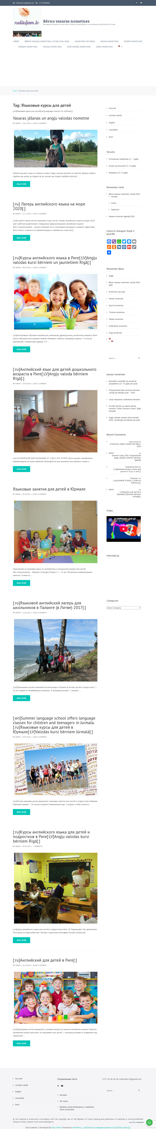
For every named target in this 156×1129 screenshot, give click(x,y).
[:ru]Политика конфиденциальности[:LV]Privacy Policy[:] (107, 1127)
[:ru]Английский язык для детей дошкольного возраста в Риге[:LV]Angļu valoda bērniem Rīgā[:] (54, 374)
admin (17, 123)
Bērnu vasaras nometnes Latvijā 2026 (124, 194)
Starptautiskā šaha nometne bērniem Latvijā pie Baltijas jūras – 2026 (124, 391)
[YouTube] (141, 3)
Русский (112, 108)
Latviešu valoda (115, 115)
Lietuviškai (113, 130)
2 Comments (38, 846)
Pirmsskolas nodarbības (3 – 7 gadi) (123, 159)
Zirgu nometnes (104, 46)
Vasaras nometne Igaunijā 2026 (122, 216)
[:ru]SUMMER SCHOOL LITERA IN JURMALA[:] (127, 481)
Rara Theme (57, 1127)
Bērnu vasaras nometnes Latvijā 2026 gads (47, 41)
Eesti (111, 137)
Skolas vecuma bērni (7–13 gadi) (122, 166)
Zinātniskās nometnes (79, 46)
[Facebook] (137, 3)
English (112, 122)
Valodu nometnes (52, 46)
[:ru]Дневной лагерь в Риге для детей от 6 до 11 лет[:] (127, 470)
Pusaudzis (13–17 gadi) (118, 172)
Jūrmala (114, 196)
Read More (21, 184)
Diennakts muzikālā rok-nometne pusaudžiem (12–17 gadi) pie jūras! (123, 382)
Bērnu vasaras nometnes (66, 21)
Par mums (64, 1101)
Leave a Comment (40, 123)
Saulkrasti (115, 209)
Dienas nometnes (109, 41)
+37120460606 (44, 3)
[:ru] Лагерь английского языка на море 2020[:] (49, 206)
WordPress (77, 1127)
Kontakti (63, 1095)
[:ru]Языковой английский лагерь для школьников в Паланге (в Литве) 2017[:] (49, 605)
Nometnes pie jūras (85, 41)
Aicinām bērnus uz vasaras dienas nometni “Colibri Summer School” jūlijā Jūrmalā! (125, 408)
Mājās (16, 41)
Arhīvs (113, 203)
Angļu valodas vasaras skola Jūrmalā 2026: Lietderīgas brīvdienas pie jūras (124, 418)
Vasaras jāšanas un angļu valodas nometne (51, 118)
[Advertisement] (78, 69)
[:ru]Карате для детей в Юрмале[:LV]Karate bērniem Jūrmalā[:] (129, 494)
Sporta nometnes (133, 41)
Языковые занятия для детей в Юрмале (49, 489)
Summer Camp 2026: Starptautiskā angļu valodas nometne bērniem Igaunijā (126, 457)
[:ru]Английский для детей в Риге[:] (45, 960)
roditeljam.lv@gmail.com (25, 3)
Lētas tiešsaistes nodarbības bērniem (124, 399)
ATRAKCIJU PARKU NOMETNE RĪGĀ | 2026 (125, 445)
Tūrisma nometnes (27, 46)
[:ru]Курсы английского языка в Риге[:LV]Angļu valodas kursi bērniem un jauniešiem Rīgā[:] (55, 260)
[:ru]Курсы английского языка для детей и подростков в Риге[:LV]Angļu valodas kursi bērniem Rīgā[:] (51, 836)
